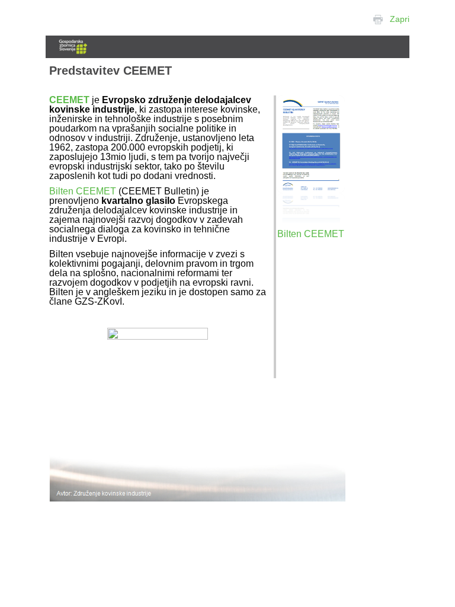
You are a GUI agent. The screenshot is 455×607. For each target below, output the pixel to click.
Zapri (399, 19)
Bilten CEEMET (82, 191)
